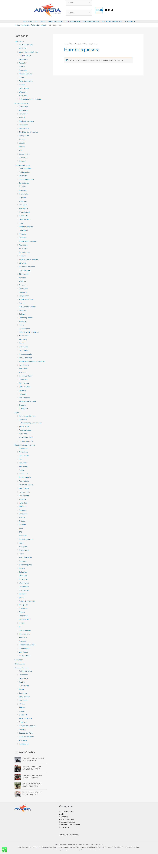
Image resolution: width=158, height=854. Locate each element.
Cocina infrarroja (25, 358)
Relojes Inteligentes (27, 601)
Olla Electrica (24, 398)
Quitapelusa (24, 136)
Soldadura (23, 536)
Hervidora (23, 339)
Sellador (22, 161)
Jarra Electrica (24, 336)
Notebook (23, 59)
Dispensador (24, 274)
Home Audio (24, 426)
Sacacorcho (24, 616)
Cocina (22, 303)
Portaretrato (24, 481)
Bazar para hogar (55, 21)
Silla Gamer (23, 466)
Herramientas (24, 634)
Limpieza (22, 263)
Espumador (23, 350)
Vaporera (22, 310)
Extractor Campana (27, 267)
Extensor (22, 594)
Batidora (22, 278)
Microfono (23, 547)
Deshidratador (25, 219)
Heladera (22, 394)
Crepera (22, 405)
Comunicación (25, 630)
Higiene (22, 708)
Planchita (23, 722)
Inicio (66, 44)
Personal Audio (25, 430)
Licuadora (23, 292)
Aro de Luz (23, 474)
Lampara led (24, 587)
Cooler (21, 77)
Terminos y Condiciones (69, 835)
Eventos (22, 517)
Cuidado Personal (73, 21)
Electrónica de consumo (112, 21)
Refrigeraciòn (24, 172)
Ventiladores (20, 664)
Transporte (23, 605)
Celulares (23, 572)
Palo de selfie (24, 492)
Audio (43, 21)
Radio (21, 543)
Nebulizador (24, 744)
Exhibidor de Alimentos (28, 132)
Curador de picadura (27, 726)
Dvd (20, 459)
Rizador (22, 711)
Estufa (21, 343)
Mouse (22, 623)
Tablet (21, 597)
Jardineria (23, 637)
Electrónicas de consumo (25, 445)
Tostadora (23, 190)
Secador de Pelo (25, 733)
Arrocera (22, 372)
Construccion (24, 154)
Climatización (24, 329)
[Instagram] (109, 10)
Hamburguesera (25, 318)
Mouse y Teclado (26, 45)
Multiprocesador (25, 354)
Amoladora (23, 110)
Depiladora (23, 678)
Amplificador (24, 496)
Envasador (23, 176)
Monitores (23, 96)
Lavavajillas (23, 230)
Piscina (22, 139)
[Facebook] (106, 10)
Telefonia (22, 506)
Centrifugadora (25, 168)
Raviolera (22, 321)
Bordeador (23, 208)
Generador (23, 70)
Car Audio (23, 420)
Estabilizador (24, 128)
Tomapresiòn (24, 697)
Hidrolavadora (24, 387)
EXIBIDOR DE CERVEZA (29, 332)
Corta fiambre (24, 270)
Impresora (23, 608)
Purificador (23, 409)
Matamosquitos (25, 565)
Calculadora (24, 88)
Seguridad (23, 463)
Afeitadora (23, 740)
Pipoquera (23, 379)
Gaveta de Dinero (26, 485)
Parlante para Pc (26, 81)
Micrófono (23, 434)
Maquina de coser (26, 299)
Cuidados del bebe (26, 737)
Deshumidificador (26, 227)
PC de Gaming (25, 56)
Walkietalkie (24, 583)
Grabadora (23, 448)
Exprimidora (24, 383)
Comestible (23, 107)
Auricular (22, 63)
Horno (21, 325)
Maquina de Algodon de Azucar (32, 361)
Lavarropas (23, 289)
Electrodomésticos (91, 21)
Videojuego (23, 652)
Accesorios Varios (30, 21)
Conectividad (24, 648)
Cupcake (22, 198)
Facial (21, 689)
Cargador (23, 510)
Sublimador (23, 216)
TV (20, 627)
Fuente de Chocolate (27, 241)
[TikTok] (112, 10)
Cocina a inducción (26, 179)
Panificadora (24, 365)
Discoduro (23, 576)
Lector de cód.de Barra (28, 52)
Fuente (22, 470)
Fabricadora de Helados (28, 259)
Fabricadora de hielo (27, 401)
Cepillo (22, 682)
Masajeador (23, 715)
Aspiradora (23, 245)
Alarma (22, 612)
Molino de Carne (25, 376)
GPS (20, 532)
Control (22, 66)
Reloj (21, 528)
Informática (130, 21)
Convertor (23, 157)
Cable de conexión (26, 121)
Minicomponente (26, 441)
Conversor (23, 114)
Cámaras (22, 561)
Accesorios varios (21, 103)
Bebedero (23, 369)
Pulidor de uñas (25, 671)
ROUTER (22, 48)
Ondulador (23, 700)
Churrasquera (24, 212)
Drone (21, 554)
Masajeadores (24, 656)
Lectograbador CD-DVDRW (30, 99)
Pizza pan (23, 201)
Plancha (22, 256)
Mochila (22, 85)
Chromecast (24, 590)
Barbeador (23, 675)
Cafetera (22, 390)
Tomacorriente (25, 477)
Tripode (22, 521)
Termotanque (24, 252)
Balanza (22, 314)
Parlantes (23, 503)
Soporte (22, 143)
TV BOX (22, 568)
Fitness (22, 704)
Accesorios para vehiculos (31, 423)
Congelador (24, 296)
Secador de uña (25, 718)
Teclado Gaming (25, 74)
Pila (20, 150)
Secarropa (23, 248)
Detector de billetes (27, 645)
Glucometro (24, 686)
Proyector (23, 641)
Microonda (23, 347)
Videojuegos (24, 488)
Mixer (21, 223)
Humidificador (25, 619)
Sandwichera (24, 183)
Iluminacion (23, 579)
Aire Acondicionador (27, 307)
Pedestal (22, 499)
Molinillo (22, 187)
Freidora (22, 234)
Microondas (23, 194)
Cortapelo (23, 205)
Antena (22, 147)
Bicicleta (22, 525)
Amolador (23, 285)
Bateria (22, 117)
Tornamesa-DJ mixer (27, 416)
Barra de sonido (25, 557)
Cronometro (24, 550)
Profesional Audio (26, 437)
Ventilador (23, 514)
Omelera (22, 238)
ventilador (19, 660)
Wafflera (22, 281)
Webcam (23, 92)
